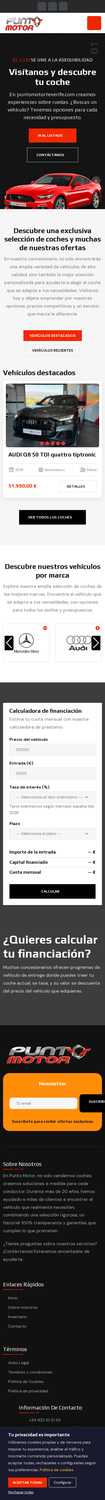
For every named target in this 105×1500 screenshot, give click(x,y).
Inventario (17, 1316)
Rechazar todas (21, 1492)
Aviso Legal (18, 1362)
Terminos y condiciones (30, 1372)
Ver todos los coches (50, 517)
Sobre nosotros (23, 1307)
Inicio (13, 1298)
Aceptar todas (27, 1482)
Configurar (62, 1482)
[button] (96, 643)
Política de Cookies (26, 1381)
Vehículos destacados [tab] (53, 335)
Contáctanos (50, 155)
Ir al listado (50, 135)
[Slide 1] (42, 443)
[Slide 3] (53, 443)
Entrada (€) (21, 763)
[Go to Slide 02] (96, 191)
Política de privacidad (28, 1391)
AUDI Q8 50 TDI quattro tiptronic (52, 454)
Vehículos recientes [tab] (52, 350)
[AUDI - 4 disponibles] (79, 643)
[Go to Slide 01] (96, 180)
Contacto (17, 1326)
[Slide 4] (58, 443)
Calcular (50, 891)
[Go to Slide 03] (96, 202)
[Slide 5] (63, 443)
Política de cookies (56, 1469)
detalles (76, 486)
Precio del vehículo (28, 739)
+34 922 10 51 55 (45, 1420)
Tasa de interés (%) (29, 787)
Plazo (14, 823)
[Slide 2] (47, 443)
